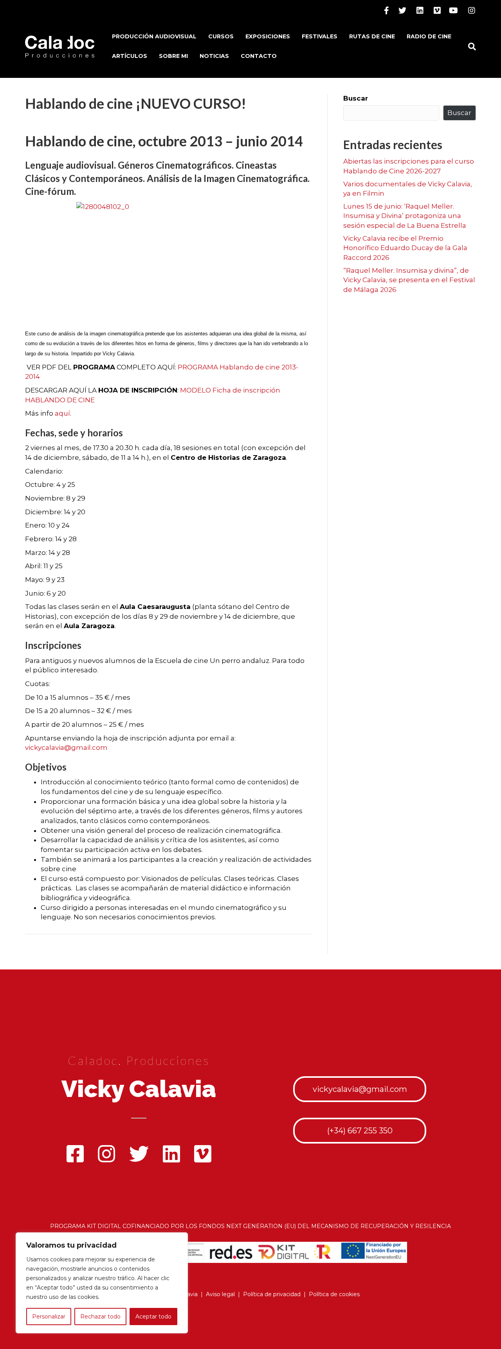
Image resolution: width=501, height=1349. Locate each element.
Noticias (214, 55)
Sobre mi (173, 55)
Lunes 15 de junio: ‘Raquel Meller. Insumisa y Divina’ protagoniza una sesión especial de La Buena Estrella (404, 215)
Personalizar (48, 1316)
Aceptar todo (153, 1316)
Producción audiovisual (154, 36)
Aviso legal (220, 1294)
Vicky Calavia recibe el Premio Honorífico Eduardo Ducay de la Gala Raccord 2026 (405, 247)
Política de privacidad (272, 1294)
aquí (62, 413)
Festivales (319, 36)
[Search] (469, 47)
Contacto (259, 55)
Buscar (355, 98)
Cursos (221, 36)
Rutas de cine (372, 36)
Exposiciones (267, 36)
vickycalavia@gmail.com (66, 747)
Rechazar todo (100, 1316)
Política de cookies (334, 1294)
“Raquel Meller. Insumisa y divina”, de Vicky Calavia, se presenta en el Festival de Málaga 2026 (409, 280)
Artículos (129, 55)
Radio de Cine (429, 36)
